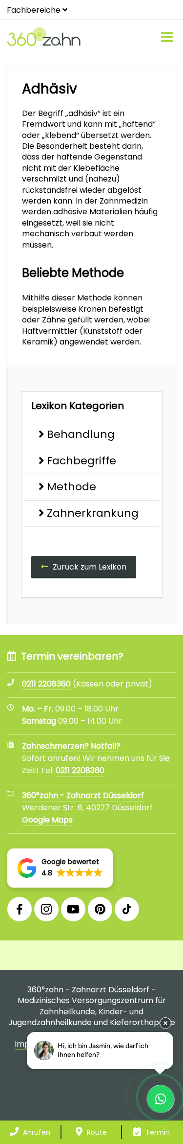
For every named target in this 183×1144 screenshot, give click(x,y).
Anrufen (35, 1132)
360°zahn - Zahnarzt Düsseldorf (83, 795)
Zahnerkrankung (93, 513)
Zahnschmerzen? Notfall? (71, 746)
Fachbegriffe (81, 460)
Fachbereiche (33, 10)
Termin (156, 1132)
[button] (60, 868)
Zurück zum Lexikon (89, 566)
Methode (71, 486)
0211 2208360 (80, 770)
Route (96, 1132)
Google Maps (47, 819)
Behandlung (81, 434)
